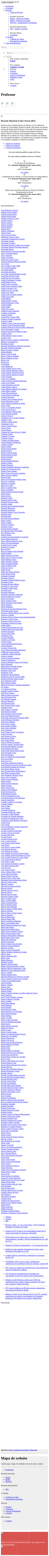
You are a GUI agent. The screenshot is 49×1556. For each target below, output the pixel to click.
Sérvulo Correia (6, 1139)
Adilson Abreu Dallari (9, 212)
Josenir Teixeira (6, 734)
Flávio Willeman (7, 607)
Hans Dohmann (6, 664)
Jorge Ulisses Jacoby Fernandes (12, 732)
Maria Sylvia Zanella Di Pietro (12, 931)
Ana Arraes (5, 264)
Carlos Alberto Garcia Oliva (11, 368)
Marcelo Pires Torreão (9, 894)
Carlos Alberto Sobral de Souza (12, 375)
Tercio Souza (5, 1164)
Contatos (13, 86)
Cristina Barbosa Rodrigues (11, 442)
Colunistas (9, 8)
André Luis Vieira (7, 292)
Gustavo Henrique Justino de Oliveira (14, 662)
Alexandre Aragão (7, 241)
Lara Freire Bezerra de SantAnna (13, 798)
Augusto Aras (6, 338)
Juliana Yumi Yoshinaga (9, 784)
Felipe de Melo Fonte (8, 566)
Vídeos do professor (12, 146)
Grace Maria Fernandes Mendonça (13, 650)
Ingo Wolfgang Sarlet (8, 681)
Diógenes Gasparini (8, 484)
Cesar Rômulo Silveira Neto (11, 412)
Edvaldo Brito (6, 516)
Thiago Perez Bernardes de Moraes (13, 1170)
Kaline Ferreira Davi (8, 792)
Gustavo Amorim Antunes (10, 658)
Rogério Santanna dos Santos (11, 1120)
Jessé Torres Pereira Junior (10, 705)
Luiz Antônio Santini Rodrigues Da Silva (16, 855)
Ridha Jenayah (6, 1094)
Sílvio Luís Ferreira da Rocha (11, 1147)
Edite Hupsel (5, 494)
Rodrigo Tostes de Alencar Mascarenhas (15, 1114)
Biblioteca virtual (16, 77)
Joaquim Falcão (6, 707)
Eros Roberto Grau (8, 533)
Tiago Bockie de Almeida (10, 1176)
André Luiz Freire (7, 297)
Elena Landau (6, 521)
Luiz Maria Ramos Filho (10, 866)
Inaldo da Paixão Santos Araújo (12, 679)
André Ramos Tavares (9, 301)
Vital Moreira (5, 1194)
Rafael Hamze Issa (7, 1038)
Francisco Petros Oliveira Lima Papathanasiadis (18, 617)
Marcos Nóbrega (7, 911)
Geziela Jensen (6, 642)
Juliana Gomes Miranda (9, 779)
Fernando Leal (6, 590)
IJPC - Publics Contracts (19, 29)
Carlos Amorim (6, 377)
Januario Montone (7, 701)
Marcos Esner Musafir (9, 907)
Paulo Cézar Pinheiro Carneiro (12, 997)
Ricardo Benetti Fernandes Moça (13, 1077)
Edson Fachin (6, 496)
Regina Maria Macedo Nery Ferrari (13, 1065)
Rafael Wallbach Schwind (10, 1051)
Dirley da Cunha (7, 486)
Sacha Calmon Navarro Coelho (12, 1129)
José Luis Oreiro (7, 759)
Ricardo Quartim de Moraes (11, 1090)
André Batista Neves (8, 282)
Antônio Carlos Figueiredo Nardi (13, 325)
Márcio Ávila (5, 954)
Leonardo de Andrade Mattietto (12, 816)
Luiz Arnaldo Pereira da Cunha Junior (14, 857)
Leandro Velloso (7, 804)
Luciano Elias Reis (7, 835)
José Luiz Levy (6, 761)
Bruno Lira (5, 362)
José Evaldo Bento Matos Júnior (12, 751)
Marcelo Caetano (7, 884)
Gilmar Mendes (6, 646)
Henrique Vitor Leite (8, 671)
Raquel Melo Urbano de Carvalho (13, 1057)
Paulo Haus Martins (8, 1003)
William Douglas (7, 1209)
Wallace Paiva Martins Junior (11, 1203)
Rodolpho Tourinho (8, 1104)
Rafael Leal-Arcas (7, 1040)
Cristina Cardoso (7, 445)
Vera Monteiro (6, 1186)
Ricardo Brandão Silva (9, 1079)
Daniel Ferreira (6, 451)
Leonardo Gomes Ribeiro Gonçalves (14, 820)
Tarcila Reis (5, 1157)
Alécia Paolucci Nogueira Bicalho (13, 251)
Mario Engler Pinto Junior (10, 938)
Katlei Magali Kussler (9, 794)
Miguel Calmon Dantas (9, 964)
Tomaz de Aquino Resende (10, 1178)
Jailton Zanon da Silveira (10, 695)
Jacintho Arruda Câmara (9, 691)
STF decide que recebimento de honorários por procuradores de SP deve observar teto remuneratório (24, 1275)
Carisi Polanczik (7, 366)
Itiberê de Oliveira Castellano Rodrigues (15, 685)
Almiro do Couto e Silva (10, 260)
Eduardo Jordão (6, 504)
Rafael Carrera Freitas (9, 1032)
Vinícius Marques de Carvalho (12, 1190)
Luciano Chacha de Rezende (11, 831)
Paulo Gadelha (6, 1001)
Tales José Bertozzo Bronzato (11, 1155)
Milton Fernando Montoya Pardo (13, 966)
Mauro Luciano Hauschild (10, 950)
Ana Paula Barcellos (8, 272)
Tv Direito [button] (9, 37)
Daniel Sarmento (7, 457)
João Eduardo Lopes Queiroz (11, 714)
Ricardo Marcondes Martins (11, 1086)
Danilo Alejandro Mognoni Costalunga (15, 467)
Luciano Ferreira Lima (9, 839)
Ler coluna (24, 172)
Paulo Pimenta (6, 1007)
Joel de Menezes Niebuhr (10, 720)
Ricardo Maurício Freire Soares (12, 1088)
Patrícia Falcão (6, 991)
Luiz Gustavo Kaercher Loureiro (12, 864)
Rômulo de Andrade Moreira (11, 1127)
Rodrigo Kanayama (8, 1108)
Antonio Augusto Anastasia (11, 319)
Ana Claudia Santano (8, 268)
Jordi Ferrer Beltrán (8, 722)
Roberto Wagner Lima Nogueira (12, 1100)
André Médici (6, 299)
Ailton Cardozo (6, 223)
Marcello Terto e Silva (9, 882)
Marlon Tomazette (7, 942)
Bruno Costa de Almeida (10, 356)
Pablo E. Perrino (7, 985)
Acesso (8, 57)
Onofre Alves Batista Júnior (11, 981)
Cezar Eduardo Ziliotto (9, 414)
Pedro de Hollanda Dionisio (11, 1022)
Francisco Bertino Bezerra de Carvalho (15, 613)
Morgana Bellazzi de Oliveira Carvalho (15, 977)
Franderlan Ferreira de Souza (11, 623)
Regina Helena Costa (8, 1063)
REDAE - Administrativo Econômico (23, 23)
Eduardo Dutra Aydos (9, 500)
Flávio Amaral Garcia (8, 601)
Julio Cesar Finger (7, 788)
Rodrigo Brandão (7, 1106)
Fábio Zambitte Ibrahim (9, 564)
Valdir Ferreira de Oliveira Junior (13, 1180)
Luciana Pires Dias (7, 829)
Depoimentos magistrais (18, 41)
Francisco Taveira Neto (9, 619)
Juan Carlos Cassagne (9, 777)
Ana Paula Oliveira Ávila (10, 276)
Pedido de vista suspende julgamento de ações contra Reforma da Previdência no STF (24, 1250)
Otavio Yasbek (6, 983)
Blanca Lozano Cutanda (9, 350)
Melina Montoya (7, 960)
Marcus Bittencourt (8, 917)
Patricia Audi (5, 987)
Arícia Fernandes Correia (10, 329)
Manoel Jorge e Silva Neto (10, 878)
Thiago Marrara (6, 1168)
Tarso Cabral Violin (8, 1159)
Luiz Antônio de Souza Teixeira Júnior (15, 853)
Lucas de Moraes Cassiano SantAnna (14, 827)
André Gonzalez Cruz (9, 288)
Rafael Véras (5, 1049)
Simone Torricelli (7, 1145)
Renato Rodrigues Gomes (10, 1071)
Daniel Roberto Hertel (9, 455)
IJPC (7, 1489)
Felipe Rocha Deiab (8, 574)
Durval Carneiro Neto (9, 488)
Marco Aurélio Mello (8, 901)
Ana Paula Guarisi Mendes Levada (13, 274)
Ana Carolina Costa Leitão (10, 266)
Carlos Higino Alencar (9, 387)
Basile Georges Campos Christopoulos (15, 340)
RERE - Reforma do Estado (20, 21)
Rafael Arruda (6, 1030)
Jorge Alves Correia (8, 724)
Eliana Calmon (6, 523)
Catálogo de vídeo (12, 1497)
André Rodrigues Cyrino (10, 303)
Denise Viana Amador (9, 471)
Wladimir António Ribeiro (10, 1211)
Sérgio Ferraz (6, 1133)
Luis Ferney (5, 845)
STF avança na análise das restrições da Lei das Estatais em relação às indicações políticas (26, 1269)
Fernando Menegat (7, 592)
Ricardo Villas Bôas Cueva (10, 1092)
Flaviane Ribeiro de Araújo (10, 597)
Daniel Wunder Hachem (9, 461)
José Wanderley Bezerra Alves (12, 775)
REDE (7, 1477)
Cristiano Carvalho (7, 436)
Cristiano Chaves (7, 438)
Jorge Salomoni (6, 730)
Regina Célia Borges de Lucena (12, 1061)
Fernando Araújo (7, 582)
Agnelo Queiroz (7, 221)
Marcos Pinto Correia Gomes (11, 913)
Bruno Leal (5, 360)
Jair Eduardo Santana (8, 699)
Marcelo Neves (6, 892)
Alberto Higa (5, 229)
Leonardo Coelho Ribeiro (10, 814)
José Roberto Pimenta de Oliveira (13, 767)
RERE (7, 1480)
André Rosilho (6, 305)
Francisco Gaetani (7, 615)
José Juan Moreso (7, 755)
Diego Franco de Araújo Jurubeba (13, 473)
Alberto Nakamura (7, 231)
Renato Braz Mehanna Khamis (12, 1069)
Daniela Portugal (7, 465)
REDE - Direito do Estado (19, 19)
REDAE (8, 1482)
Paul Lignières (6, 995)
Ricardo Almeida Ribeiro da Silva (13, 1075)
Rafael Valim (5, 1046)
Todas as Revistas (16, 12)
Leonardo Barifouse (8, 810)
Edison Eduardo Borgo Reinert (12, 492)
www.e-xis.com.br (7, 1544)
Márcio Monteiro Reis (9, 956)
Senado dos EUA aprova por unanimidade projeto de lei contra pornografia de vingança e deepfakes (25, 1232)
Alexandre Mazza (7, 249)
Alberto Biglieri (6, 227)
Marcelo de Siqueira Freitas (11, 886)
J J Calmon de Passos (8, 689)
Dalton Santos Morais (9, 449)
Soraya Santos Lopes (8, 1151)
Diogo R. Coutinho (8, 481)
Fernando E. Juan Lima (9, 586)
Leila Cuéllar (5, 806)
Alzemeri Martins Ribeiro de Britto (13, 262)
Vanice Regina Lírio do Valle (11, 1184)
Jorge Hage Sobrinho (8, 728)
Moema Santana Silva (9, 975)
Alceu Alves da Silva (8, 235)
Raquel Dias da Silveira (9, 1055)
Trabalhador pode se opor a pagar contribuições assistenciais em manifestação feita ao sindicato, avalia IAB (26, 1263)
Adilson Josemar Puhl (9, 214)
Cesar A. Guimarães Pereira (11, 408)
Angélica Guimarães (8, 313)
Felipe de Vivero (7, 568)
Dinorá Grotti (6, 477)
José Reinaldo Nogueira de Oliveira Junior (16, 765)
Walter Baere (5, 1205)
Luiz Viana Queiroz (8, 870)
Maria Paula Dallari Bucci (10, 929)
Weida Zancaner (7, 1207)
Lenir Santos (5, 808)
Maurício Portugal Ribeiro (10, 946)
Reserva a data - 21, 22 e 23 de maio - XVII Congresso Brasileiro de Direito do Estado (25, 1226)
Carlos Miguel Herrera (9, 393)
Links (12, 79)
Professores (9, 6)
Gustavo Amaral (7, 656)
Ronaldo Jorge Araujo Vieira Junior (13, 1125)
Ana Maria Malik (7, 270)
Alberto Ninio (6, 233)
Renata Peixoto (6, 1067)
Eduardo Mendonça (8, 508)
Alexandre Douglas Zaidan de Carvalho (15, 245)
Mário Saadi (5, 958)
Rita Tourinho (6, 1096)
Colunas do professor (13, 148)
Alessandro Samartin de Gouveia (13, 239)
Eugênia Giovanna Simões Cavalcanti (14, 537)
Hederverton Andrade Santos (11, 666)
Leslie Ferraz (5, 823)
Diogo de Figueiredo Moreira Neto (13, 479)
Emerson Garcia (7, 527)
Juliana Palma (6, 781)
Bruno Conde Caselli (8, 354)
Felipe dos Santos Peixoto (10, 572)
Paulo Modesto (6, 1005)
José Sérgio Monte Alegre (10, 769)
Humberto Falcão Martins (10, 675)
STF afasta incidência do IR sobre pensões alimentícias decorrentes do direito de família (25, 1289)
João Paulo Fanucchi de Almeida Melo (15, 718)
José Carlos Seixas (7, 740)
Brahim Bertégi (6, 352)
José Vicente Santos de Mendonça (13, 771)
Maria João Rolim (7, 927)
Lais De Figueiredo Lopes (10, 796)
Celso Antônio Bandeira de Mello (13, 403)
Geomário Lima (6, 636)
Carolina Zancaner (7, 397)
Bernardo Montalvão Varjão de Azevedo (15, 346)
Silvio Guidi (5, 1143)
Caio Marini (5, 364)
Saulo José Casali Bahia (9, 1131)
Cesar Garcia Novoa (8, 410)
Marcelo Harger (6, 888)
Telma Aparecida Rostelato (10, 1162)
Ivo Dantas (5, 687)
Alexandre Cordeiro (8, 243)
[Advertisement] (18, 1340)
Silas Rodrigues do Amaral (10, 1141)
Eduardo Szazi (6, 514)
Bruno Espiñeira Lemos (9, 358)
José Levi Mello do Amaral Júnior (13, 757)
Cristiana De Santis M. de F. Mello (13, 432)
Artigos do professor (12, 144)
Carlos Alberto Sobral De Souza (12, 373)
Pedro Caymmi (6, 1018)
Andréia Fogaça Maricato (10, 311)
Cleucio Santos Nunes (9, 426)
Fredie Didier (5, 625)
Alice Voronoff (6, 255)
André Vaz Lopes (7, 309)
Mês (7, 1221)
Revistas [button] (8, 10)
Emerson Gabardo (7, 525)
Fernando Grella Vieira (9, 588)
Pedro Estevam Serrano (9, 1026)
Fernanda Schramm (8, 576)
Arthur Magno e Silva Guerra (11, 336)
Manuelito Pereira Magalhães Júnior (14, 880)
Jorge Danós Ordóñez (9, 726)
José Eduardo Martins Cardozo (12, 747)
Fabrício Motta (6, 553)
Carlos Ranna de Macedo (10, 395)
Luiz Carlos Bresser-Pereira (11, 860)
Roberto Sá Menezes (8, 1098)
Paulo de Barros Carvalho (10, 999)
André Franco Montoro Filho (11, 286)
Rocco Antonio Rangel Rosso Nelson (14, 1102)
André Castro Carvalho (9, 284)
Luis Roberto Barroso (9, 849)
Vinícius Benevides (8, 1188)
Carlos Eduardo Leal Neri (10, 385)
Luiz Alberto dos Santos (9, 851)
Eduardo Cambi (6, 498)
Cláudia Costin (6, 420)
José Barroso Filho (7, 738)
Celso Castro (5, 405)
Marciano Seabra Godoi (9, 897)
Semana (8, 1219)
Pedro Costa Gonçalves (9, 1020)
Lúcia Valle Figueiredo (9, 874)
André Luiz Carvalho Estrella (11, 295)
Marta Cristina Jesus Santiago (11, 944)
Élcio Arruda (5, 549)
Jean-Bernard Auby (8, 703)
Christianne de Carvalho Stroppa (12, 418)
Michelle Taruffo (7, 962)
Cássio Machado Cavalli (9, 401)
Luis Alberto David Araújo (10, 843)
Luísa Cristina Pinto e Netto (11, 872)
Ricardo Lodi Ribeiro (8, 1083)
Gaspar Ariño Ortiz (8, 634)
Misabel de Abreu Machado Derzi (13, 970)
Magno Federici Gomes (9, 876)
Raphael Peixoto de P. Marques (12, 1053)
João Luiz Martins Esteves (10, 716)
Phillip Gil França (7, 1028)
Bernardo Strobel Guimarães (11, 348)
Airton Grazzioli (7, 225)
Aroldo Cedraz (6, 334)
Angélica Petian (6, 315)
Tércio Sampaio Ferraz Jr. (10, 1166)
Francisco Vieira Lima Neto (11, 621)
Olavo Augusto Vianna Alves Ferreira (14, 979)
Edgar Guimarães (7, 490)
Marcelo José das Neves (9, 890)
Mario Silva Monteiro (8, 940)
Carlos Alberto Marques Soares (12, 371)
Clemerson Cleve (7, 424)
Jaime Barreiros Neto (8, 697)
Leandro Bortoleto (7, 800)
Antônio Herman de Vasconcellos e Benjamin (17, 327)
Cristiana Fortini (7, 434)
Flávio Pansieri (6, 605)
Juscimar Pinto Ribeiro (9, 790)
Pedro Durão (5, 1024)
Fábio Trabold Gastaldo (9, 562)
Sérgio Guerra (6, 1135)
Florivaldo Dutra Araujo (9, 611)
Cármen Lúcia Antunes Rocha (12, 399)
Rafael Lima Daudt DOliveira (11, 1042)
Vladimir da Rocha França (10, 1201)
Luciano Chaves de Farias (10, 833)
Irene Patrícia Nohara (8, 683)
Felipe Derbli (5, 570)
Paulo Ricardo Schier (8, 1010)
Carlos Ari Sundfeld (8, 379)
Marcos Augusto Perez (9, 903)
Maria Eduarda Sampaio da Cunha (13, 925)
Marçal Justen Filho (8, 919)
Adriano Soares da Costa (10, 218)
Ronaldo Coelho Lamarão (10, 1123)
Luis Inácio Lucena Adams (10, 847)
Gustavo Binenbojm (8, 660)
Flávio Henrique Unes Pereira (11, 603)
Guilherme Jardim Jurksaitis (11, 654)
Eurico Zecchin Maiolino (10, 543)
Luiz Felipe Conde (7, 862)
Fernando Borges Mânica (10, 584)
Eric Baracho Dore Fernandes (11, 531)
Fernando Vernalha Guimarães (12, 594)
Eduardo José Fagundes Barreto (12, 506)
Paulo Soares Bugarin (9, 1014)
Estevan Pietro (6, 535)
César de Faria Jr (7, 416)
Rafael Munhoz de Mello (10, 1044)
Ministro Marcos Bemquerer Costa (13, 968)
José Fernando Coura (8, 753)
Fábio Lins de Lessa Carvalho (11, 558)
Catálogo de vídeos (17, 39)
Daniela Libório (6, 463)
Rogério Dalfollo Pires (9, 1118)
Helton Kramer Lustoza (9, 668)
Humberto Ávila (7, 673)
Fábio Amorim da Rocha (10, 555)
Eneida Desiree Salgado (9, 529)
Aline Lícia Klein (7, 258)
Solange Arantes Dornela (10, 1149)
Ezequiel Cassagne (7, 547)
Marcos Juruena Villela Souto (11, 909)
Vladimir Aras (6, 1199)
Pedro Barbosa (6, 1016)
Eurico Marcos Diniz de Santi (11, 541)
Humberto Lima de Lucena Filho (13, 677)
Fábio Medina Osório (8, 560)
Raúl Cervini (5, 1059)
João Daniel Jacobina (8, 712)
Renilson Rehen (6, 1073)
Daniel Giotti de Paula (9, 453)
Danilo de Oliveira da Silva (11, 469)
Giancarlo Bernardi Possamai (11, 644)
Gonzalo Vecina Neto (8, 648)
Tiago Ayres (5, 1174)
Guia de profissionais (13, 43)
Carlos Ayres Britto (8, 383)
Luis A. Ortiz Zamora (8, 841)
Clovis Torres (6, 428)
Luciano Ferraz (6, 837)
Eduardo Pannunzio (8, 510)
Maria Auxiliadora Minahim (11, 921)
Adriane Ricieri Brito (8, 216)
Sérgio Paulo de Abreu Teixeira (12, 1137)
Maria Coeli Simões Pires (10, 923)
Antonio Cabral (6, 321)
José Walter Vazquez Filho (10, 773)
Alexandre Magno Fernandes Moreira (14, 247)
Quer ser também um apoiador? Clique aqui (23, 1450)
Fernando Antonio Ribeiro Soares (13, 580)
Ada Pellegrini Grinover (9, 210)
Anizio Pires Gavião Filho (10, 317)
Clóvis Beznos (6, 430)
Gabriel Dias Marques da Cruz (12, 627)
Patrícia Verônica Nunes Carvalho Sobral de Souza (19, 993)
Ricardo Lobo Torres (8, 1081)
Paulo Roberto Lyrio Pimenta (11, 1012)
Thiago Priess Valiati (8, 1172)
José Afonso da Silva (8, 736)
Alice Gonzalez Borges (9, 253)
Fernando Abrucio (7, 578)
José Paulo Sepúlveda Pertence (12, 763)
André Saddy (5, 307)
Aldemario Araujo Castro (10, 237)
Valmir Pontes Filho (8, 1182)
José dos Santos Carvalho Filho (12, 744)
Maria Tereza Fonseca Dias (11, 933)
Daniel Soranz (6, 459)
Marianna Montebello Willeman (12, 936)
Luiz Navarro (6, 868)
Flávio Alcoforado (7, 599)
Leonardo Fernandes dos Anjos (12, 818)
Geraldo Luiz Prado (8, 640)
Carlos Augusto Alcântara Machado (14, 381)
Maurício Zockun (7, 948)
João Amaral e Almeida (9, 710)
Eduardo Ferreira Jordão (9, 502)
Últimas (8, 1217)
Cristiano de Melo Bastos (10, 440)
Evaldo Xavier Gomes (9, 545)
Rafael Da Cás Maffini (9, 1036)
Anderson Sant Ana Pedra (10, 278)
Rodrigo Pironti (6, 1112)
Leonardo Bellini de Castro (10, 812)
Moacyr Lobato (6, 973)
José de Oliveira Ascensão (10, 742)
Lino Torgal (5, 825)
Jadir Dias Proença (7, 693)
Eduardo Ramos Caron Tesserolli (13, 512)
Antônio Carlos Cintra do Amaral (13, 323)
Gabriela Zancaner (7, 631)
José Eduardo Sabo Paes (9, 749)
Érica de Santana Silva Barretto (12, 551)
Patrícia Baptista (7, 989)
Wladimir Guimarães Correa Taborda (14, 1213)
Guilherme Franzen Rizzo (10, 652)
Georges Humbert (7, 638)
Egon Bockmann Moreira (10, 518)
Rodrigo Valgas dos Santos (10, 1116)
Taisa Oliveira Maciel (8, 1153)
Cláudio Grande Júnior (9, 422)
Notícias (13, 71)
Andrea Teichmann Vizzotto (11, 280)
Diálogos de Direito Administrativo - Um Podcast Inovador (26, 1245)
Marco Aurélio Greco (8, 899)
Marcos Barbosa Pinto (9, 905)
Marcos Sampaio (7, 915)
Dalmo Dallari (6, 447)
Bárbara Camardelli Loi (9, 342)
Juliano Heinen (6, 786)
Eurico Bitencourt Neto (9, 539)
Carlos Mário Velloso (8, 391)
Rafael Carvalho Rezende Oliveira (13, 1034)
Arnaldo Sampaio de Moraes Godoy (14, 331)
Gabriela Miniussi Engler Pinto (12, 629)
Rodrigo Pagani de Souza (10, 1110)
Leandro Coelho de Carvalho (11, 802)
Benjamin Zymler (7, 344)
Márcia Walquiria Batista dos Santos (14, 952)
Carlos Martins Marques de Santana (14, 389)
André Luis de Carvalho (9, 290)
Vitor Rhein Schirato (8, 1196)
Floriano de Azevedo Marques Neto (14, 609)
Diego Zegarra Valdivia (9, 475)
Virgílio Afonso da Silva (9, 1192)
